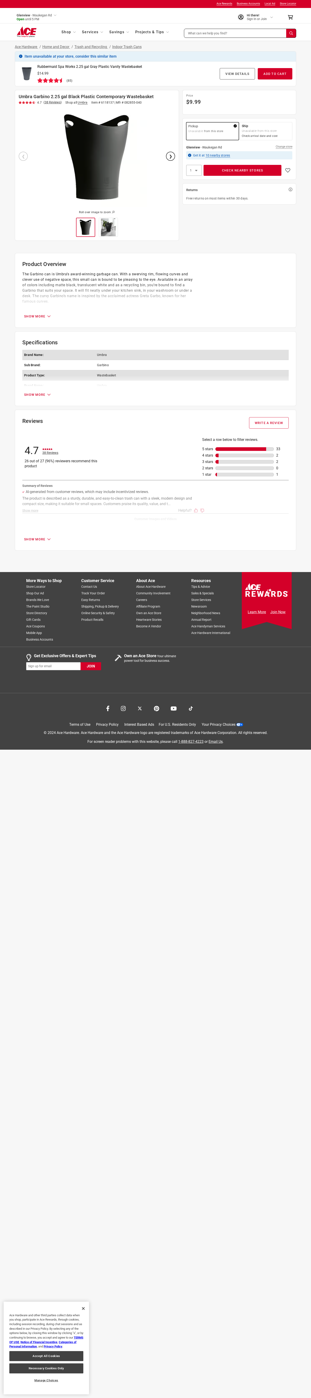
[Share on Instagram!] (123, 708)
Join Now (278, 612)
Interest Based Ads (139, 724)
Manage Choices (46, 1380)
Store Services (201, 600)
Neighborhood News (205, 613)
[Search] (291, 33)
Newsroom (199, 606)
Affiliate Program (148, 606)
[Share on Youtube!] (174, 708)
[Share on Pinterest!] (156, 708)
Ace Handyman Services (208, 626)
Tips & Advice (200, 586)
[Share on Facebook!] (108, 708)
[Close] (83, 1308)
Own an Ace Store (148, 613)
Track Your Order (93, 593)
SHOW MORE (34, 316)
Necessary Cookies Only (46, 1368)
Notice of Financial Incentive (38, 1342)
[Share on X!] (140, 708)
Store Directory (36, 613)
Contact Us (89, 586)
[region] (46, 1348)
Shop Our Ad (35, 593)
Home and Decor (56, 47)
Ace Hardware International (210, 633)
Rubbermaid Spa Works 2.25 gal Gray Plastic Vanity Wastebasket (89, 66)
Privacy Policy (107, 724)
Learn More (257, 612)
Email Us (216, 741)
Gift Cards (33, 619)
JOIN (91, 666)
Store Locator (288, 3)
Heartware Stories (149, 619)
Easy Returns (90, 600)
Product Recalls (92, 619)
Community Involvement (153, 593)
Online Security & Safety (98, 613)
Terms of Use (79, 724)
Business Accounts (248, 3)
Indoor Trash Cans (127, 47)
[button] (240, 33)
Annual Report (201, 619)
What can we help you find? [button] (207, 33)
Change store (284, 146)
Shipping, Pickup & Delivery (100, 606)
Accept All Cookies (46, 1356)
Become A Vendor (148, 626)
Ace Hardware (26, 47)
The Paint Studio (37, 606)
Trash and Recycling (91, 47)
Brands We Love (37, 600)
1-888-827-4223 (191, 741)
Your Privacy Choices (218, 724)
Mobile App (34, 633)
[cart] (291, 17)
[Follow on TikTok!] (191, 708)
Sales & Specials (202, 593)
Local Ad (270, 3)
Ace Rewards (224, 3)
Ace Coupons (35, 626)
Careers (141, 600)
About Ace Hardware (151, 586)
